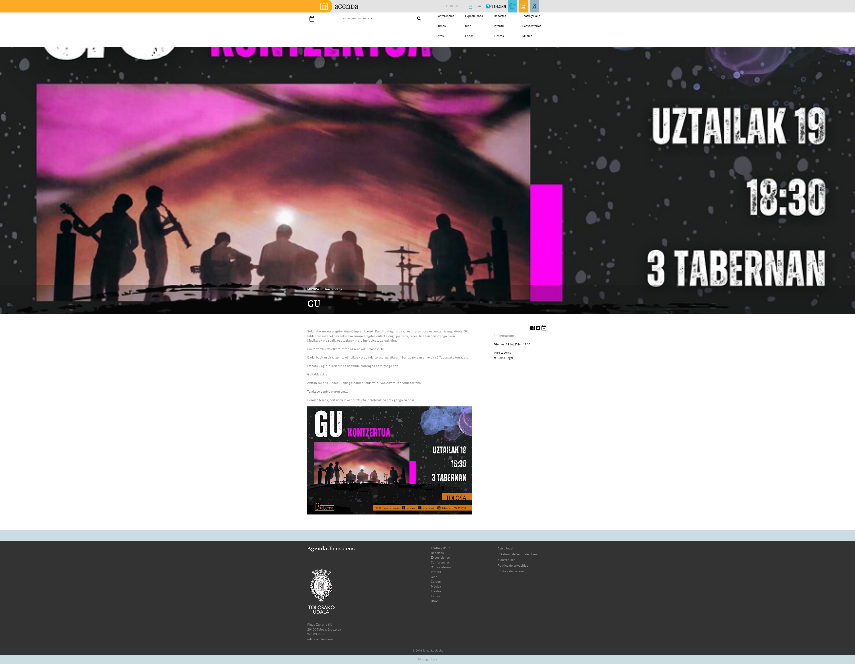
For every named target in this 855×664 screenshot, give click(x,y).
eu (479, 6)
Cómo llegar (505, 358)
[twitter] (539, 329)
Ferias (469, 36)
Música (527, 36)
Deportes (500, 16)
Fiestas (499, 36)
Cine (468, 26)
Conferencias (445, 16)
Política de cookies (511, 571)
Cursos (441, 26)
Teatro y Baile (531, 16)
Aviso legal (505, 548)
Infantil (499, 26)
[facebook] (533, 329)
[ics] (545, 329)
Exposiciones (474, 16)
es (470, 6)
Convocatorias (531, 26)
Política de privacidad (513, 566)
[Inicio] (339, 6)
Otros (440, 36)
